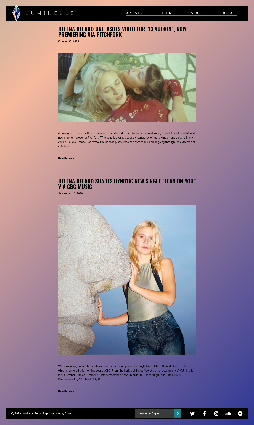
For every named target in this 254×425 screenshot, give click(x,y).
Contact (229, 13)
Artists (134, 13)
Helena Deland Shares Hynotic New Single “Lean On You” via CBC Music (127, 184)
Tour (166, 13)
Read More (65, 158)
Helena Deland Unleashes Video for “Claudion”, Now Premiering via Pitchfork (122, 32)
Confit (68, 413)
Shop (196, 13)
